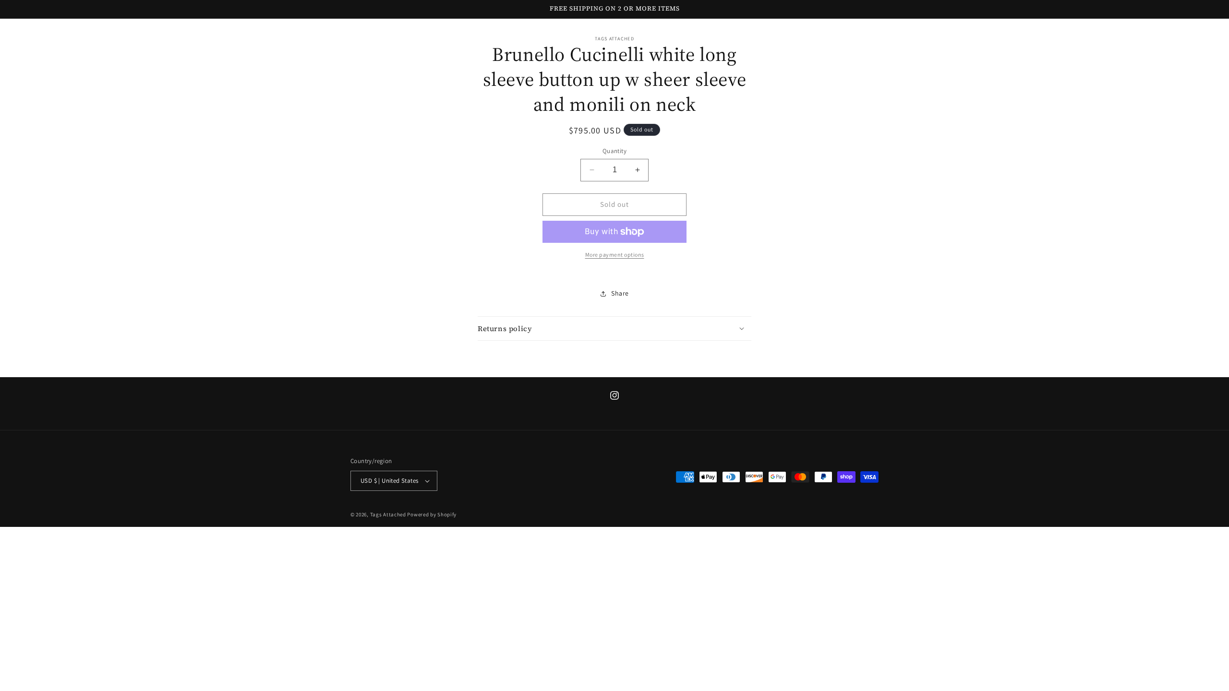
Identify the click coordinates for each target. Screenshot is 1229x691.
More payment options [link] (614, 254)
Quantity (614, 151)
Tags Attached (388, 514)
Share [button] (620, 293)
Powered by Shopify (432, 514)
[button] (614, 329)
